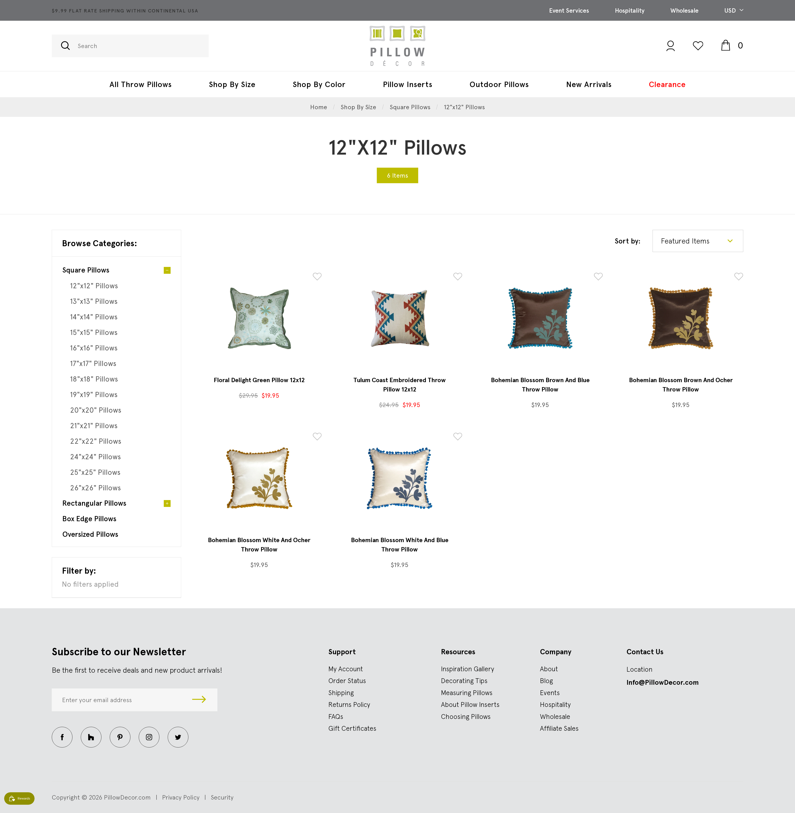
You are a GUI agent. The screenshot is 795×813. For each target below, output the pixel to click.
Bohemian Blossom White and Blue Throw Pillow (399, 544)
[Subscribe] (199, 699)
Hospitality (629, 10)
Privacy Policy (181, 797)
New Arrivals (589, 84)
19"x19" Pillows (94, 394)
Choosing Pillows (466, 716)
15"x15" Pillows (94, 332)
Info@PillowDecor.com (662, 682)
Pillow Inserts (407, 84)
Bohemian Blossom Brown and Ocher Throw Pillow (681, 384)
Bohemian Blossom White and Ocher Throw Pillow (259, 544)
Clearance (667, 84)
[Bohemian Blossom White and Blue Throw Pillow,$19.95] (399, 478)
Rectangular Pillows (94, 503)
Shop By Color (319, 84)
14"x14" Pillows (94, 317)
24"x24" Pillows (95, 456)
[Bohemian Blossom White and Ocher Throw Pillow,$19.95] (259, 478)
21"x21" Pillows (94, 425)
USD (731, 10)
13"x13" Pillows (94, 301)
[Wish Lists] (698, 45)
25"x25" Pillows (95, 472)
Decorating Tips (464, 681)
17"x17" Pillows (93, 363)
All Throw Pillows (141, 84)
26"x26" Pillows (95, 487)
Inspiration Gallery (467, 669)
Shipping (341, 693)
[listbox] (698, 241)
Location (639, 669)
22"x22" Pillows (95, 441)
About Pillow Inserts (470, 704)
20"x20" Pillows (95, 410)
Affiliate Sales (559, 728)
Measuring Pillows (467, 693)
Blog (546, 681)
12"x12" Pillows (94, 285)
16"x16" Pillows (94, 348)
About (549, 669)
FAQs (335, 716)
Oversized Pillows (90, 534)
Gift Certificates (352, 728)
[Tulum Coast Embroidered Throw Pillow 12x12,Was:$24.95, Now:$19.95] (399, 318)
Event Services (569, 10)
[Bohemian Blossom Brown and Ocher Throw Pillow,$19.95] (680, 318)
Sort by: (628, 241)
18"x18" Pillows (94, 379)
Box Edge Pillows (89, 518)
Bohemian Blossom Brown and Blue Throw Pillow (540, 384)
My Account (345, 669)
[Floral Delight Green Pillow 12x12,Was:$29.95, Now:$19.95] (259, 318)
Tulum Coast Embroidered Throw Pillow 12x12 (399, 384)
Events (550, 693)
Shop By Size (232, 84)
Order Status (347, 681)
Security (222, 797)
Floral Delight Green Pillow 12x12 (259, 380)
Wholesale (684, 10)
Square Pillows (85, 270)
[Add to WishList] (317, 277)
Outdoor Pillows (499, 84)
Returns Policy (349, 704)
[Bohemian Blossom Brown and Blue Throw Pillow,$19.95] (540, 318)
